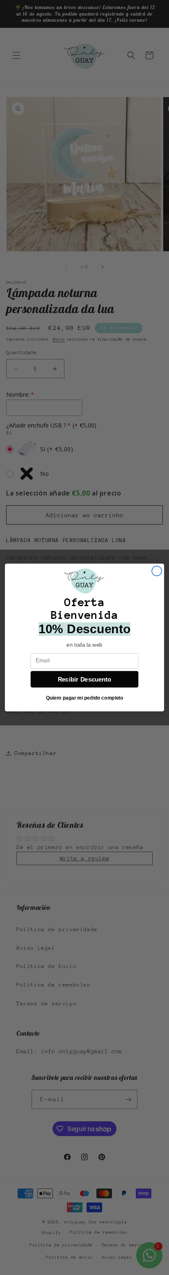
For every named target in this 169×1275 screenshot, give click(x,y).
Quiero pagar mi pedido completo (84, 698)
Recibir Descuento (85, 679)
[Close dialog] (157, 571)
